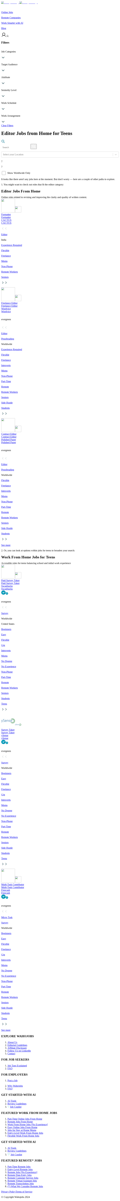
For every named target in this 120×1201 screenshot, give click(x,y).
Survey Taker (8, 729)
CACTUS (6, 220)
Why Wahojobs (15, 1086)
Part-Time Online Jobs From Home (25, 1119)
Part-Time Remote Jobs (19, 1166)
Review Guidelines (17, 1103)
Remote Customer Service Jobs (23, 1178)
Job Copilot (15, 1106)
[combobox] (3, 154)
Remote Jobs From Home (20, 1121)
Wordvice (6, 308)
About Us (12, 1042)
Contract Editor (8, 434)
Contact (11, 1053)
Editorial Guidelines (17, 1045)
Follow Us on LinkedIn (19, 1050)
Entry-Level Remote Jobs (20, 1169)
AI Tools (12, 1101)
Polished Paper (8, 439)
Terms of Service (24, 1191)
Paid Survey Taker (10, 580)
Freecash (5, 890)
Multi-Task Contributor (12, 884)
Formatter (6, 214)
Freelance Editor (9, 303)
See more (5, 545)
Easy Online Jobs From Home (22, 1127)
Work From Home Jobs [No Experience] (28, 1124)
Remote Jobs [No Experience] (22, 1172)
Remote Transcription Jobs (21, 1183)
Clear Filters (7, 125)
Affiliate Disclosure (17, 1048)
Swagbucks (7, 586)
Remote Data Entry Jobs (20, 1175)
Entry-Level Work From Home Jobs (25, 1133)
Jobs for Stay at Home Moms (22, 1130)
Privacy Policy (8, 1191)
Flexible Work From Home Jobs (23, 1135)
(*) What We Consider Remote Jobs (25, 1186)
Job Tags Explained (17, 1065)
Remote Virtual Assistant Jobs (22, 1180)
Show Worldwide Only (18, 173)
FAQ (10, 1068)
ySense (4, 735)
